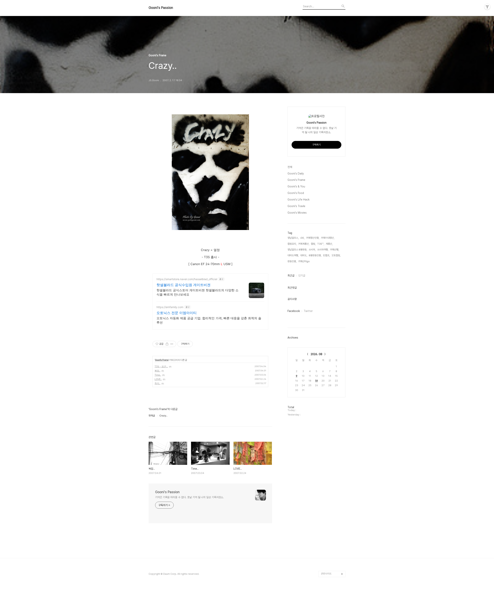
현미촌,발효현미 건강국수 (332, 490)
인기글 (301, 275)
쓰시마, (312, 249)
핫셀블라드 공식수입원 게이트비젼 (183, 285)
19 (316, 380)
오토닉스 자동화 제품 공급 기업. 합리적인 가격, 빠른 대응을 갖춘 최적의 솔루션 (208, 320)
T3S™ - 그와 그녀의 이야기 (332, 521)
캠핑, (313, 243)
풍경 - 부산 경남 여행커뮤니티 (332, 533)
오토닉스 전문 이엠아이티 (176, 313)
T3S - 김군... (161, 366)
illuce (324, 543)
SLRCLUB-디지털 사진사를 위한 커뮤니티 (332, 509)
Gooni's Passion (161, 8)
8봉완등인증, (315, 255)
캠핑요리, (292, 243)
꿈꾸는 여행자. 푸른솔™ (332, 561)
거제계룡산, (303, 243)
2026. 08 (316, 354)
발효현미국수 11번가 (331, 481)
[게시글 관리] (171, 344)
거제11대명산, (327, 237)
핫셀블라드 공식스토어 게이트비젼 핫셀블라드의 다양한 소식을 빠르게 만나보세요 (197, 292)
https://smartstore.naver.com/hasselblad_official (186, 279)
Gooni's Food (296, 193)
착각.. (157, 383)
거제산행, (334, 249)
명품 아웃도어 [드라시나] (333, 499)
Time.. (158, 374)
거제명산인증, (312, 237)
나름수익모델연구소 (330, 475)
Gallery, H (326, 567)
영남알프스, (293, 237)
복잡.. (157, 370)
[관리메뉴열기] (487, 7)
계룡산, (329, 243)
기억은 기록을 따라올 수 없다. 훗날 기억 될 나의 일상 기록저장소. (189, 497)
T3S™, (320, 243)
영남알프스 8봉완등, (297, 249)
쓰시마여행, (322, 249)
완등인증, (292, 261)
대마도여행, (293, 255)
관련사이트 (326, 573)
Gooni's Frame (161, 359)
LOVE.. (158, 379)
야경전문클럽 (327, 555)
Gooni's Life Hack (299, 199)
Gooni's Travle (296, 206)
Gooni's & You (296, 186)
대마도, (303, 255)
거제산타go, (304, 261)
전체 (290, 167)
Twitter (308, 311)
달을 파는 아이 (328, 469)
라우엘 (324, 549)
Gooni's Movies (297, 212)
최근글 (291, 275)
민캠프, (326, 255)
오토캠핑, (336, 255)
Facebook (294, 311)
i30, (302, 237)
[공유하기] (167, 344)
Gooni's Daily (296, 173)
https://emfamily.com (169, 307)
